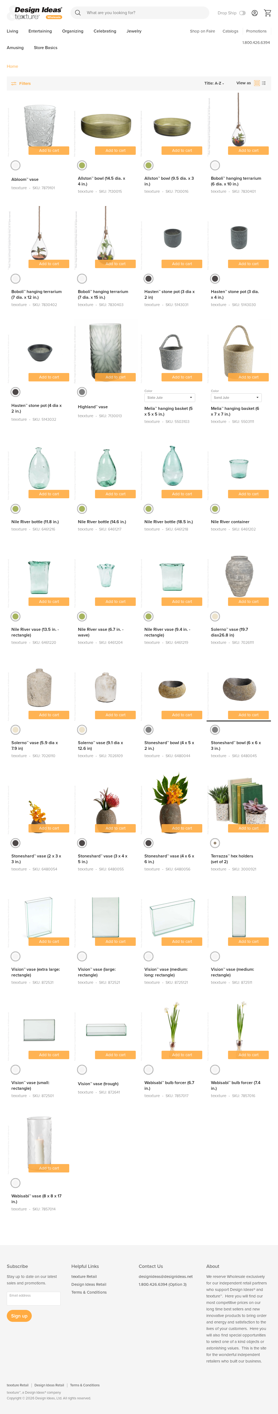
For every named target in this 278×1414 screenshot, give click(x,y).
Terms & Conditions (89, 1292)
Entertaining (41, 31)
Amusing (16, 47)
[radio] (15, 165)
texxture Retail (84, 1276)
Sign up (19, 1316)
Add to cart (49, 150)
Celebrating (105, 31)
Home (12, 66)
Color (148, 391)
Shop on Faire (202, 31)
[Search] (78, 13)
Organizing (73, 31)
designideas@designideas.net (166, 1276)
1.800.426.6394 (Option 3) (163, 1284)
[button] (257, 83)
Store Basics (45, 47)
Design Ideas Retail (88, 1284)
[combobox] (140, 13)
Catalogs (230, 31)
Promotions (256, 31)
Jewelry (134, 31)
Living (13, 31)
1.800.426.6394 (256, 42)
